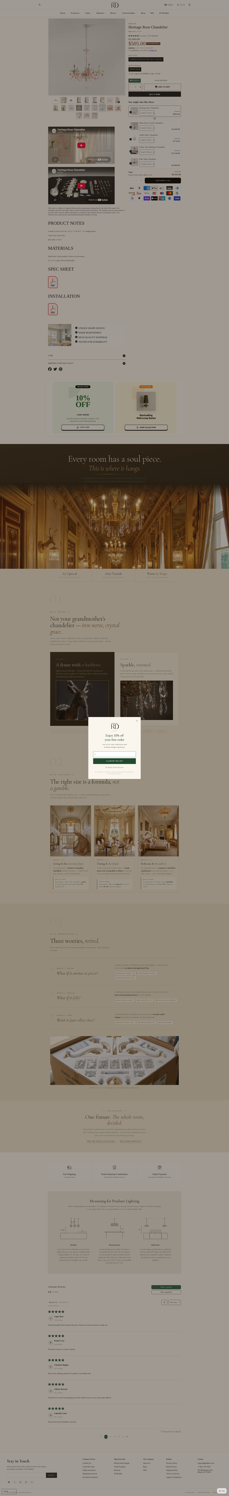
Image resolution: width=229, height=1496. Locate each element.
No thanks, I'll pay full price (114, 767)
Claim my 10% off (114, 761)
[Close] (137, 721)
